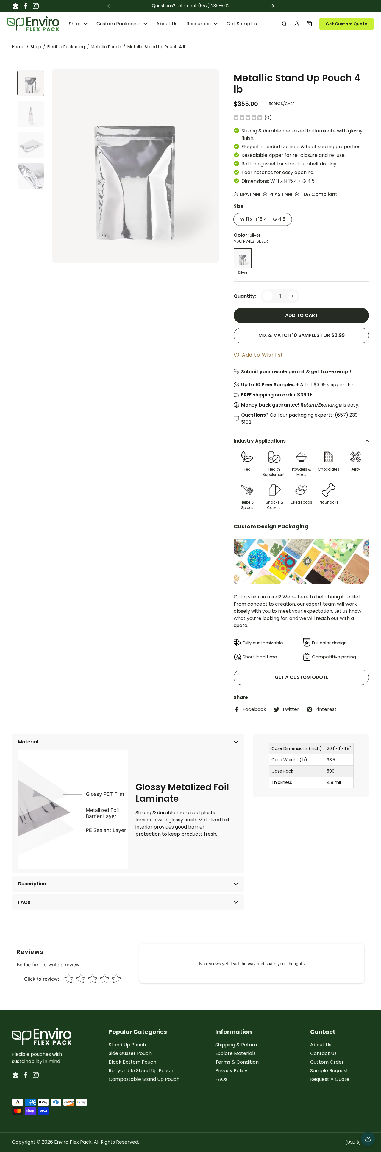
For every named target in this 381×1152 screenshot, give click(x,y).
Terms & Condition (237, 1062)
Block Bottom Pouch (132, 1062)
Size (238, 206)
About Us (320, 1044)
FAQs (221, 1079)
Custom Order (327, 1062)
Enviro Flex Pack (73, 1142)
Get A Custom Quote (301, 677)
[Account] (296, 23)
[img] (248, 117)
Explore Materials (235, 1053)
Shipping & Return (236, 1044)
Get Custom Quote (346, 24)
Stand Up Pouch (127, 1044)
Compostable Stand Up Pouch (144, 1079)
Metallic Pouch (106, 47)
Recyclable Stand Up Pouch (141, 1070)
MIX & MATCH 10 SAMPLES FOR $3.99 (301, 335)
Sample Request (329, 1070)
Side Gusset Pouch (130, 1053)
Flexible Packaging (66, 47)
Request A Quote (329, 1079)
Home (18, 47)
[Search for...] (284, 23)
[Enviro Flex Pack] (33, 23)
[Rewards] (368, 1139)
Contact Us (323, 1053)
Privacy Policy (231, 1070)
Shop (36, 47)
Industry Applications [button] (260, 440)
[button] (309, 23)
